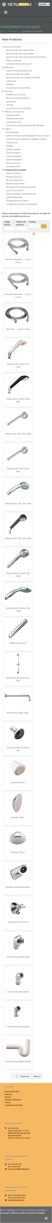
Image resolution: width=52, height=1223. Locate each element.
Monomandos (12, 132)
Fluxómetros (12, 142)
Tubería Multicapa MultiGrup (19, 70)
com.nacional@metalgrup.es (19, 1169)
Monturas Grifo (13, 163)
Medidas (32, 222)
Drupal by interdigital (36, 1213)
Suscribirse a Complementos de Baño (34, 234)
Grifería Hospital (13, 156)
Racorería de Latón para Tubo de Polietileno (26, 57)
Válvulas (10, 84)
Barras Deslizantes (14, 180)
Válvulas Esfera (13, 115)
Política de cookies (18, 1213)
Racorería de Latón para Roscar (20, 50)
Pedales (9, 146)
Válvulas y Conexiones (14, 112)
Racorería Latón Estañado (18, 74)
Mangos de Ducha (14, 177)
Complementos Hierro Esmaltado (21, 204)
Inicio (2, 31)
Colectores (11, 81)
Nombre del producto (21, 223)
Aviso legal (4, 1213)
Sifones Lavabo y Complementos (21, 194)
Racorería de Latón (12, 47)
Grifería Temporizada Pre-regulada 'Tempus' (26, 139)
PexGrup (8, 91)
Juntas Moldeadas (14, 197)
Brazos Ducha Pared (15, 183)
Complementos (13, 166)
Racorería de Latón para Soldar (20, 53)
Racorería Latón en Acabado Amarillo (23, 77)
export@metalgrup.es (16, 1200)
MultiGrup (8, 67)
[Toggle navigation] (36, 4)
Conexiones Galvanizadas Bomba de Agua (25, 125)
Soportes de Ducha (14, 190)
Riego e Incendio (13, 60)
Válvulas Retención (15, 118)
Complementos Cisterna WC (19, 64)
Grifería (7, 129)
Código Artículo (7, 223)
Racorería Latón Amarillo (17, 98)
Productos (13, 31)
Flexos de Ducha (13, 173)
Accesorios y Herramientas (18, 88)
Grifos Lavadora (13, 153)
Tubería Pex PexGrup (15, 94)
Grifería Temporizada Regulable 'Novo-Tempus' (28, 136)
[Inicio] (17, 4)
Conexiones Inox (13, 122)
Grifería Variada (13, 149)
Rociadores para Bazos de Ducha (21, 187)
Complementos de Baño (15, 170)
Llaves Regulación (14, 159)
